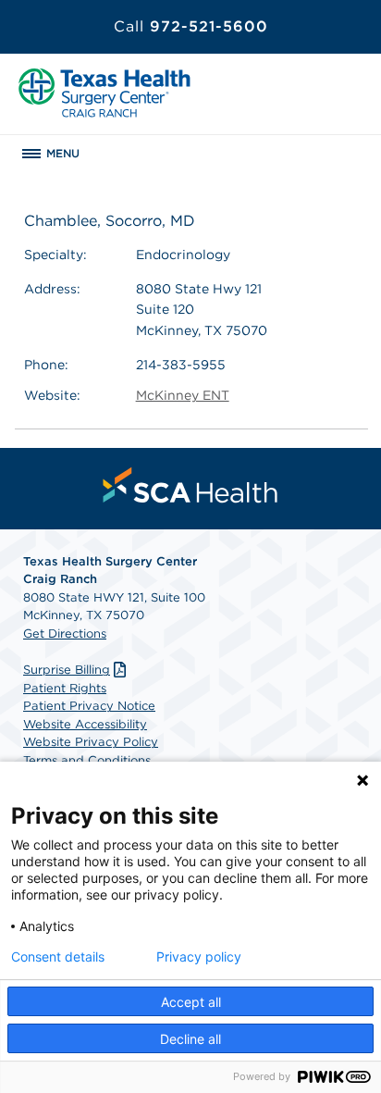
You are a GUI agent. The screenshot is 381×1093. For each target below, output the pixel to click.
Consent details (57, 957)
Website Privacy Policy (90, 742)
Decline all (190, 1039)
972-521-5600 (191, 26)
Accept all (191, 1002)
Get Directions (64, 633)
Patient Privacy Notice (89, 706)
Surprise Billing (66, 670)
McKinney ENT (182, 395)
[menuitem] (190, 485)
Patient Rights (64, 688)
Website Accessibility (85, 724)
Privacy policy (198, 957)
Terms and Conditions (87, 760)
